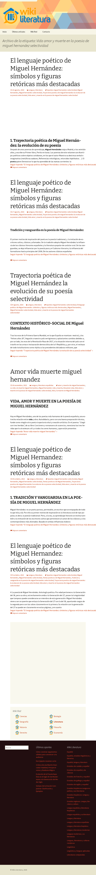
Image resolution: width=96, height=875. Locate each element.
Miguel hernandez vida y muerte (51, 388)
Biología (57, 716)
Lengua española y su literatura (78, 814)
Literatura (58, 722)
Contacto (46, 32)
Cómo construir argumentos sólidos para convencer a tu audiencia (46, 754)
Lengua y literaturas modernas (78, 830)
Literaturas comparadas (76, 855)
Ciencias (23, 716)
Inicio (4, 32)
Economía (58, 732)
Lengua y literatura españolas (42, 385)
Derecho (23, 732)
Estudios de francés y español (78, 776)
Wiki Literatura (17, 870)
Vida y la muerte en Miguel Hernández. (66, 390)
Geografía (24, 722)
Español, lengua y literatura (77, 762)
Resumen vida (69, 388)
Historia (23, 727)
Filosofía (57, 727)
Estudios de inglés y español (77, 784)
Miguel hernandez (74, 307)
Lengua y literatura (35, 90)
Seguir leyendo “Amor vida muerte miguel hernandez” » (33, 431)
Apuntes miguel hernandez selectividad (62, 90)
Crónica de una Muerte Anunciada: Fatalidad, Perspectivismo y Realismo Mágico (46, 767)
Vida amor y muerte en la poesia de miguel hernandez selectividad (53, 95)
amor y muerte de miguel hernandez (71, 385)
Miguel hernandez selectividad (30, 92)
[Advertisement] (63, 119)
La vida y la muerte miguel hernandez (24, 388)
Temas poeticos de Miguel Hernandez (57, 481)
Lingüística (71, 847)
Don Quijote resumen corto (46, 761)
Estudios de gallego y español (78, 780)
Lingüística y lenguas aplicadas (78, 851)
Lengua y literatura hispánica (77, 826)
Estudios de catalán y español (78, 766)
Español (70, 752)
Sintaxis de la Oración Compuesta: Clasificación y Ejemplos (46, 788)
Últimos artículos (18, 32)
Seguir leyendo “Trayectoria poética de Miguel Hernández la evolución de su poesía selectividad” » (51, 350)
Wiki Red (33, 32)
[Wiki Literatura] (48, 14)
